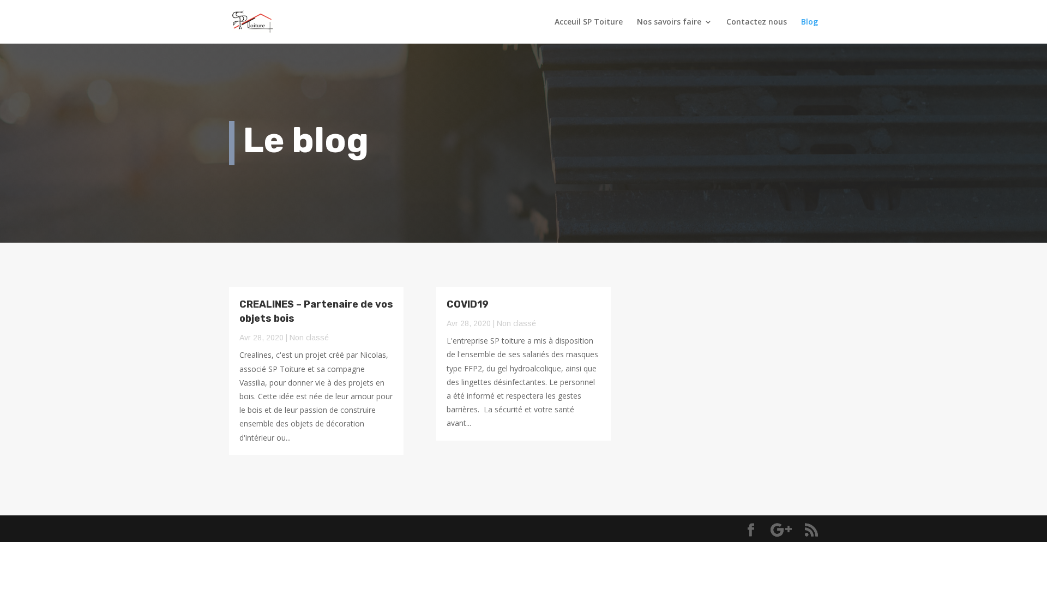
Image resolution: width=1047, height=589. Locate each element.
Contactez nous (756, 22)
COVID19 (468, 304)
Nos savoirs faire (669, 22)
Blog (809, 22)
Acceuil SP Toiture (589, 22)
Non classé (309, 337)
